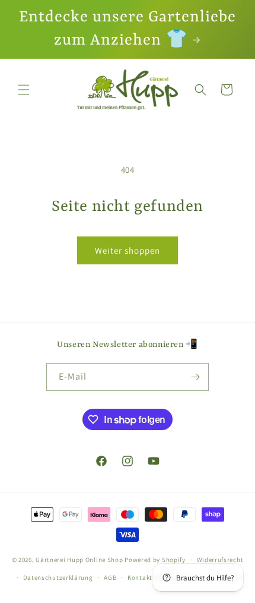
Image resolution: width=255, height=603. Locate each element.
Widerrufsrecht (220, 559)
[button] (24, 90)
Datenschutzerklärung (58, 577)
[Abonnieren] (195, 377)
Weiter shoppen (127, 250)
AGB (110, 577)
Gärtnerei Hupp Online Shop (79, 559)
